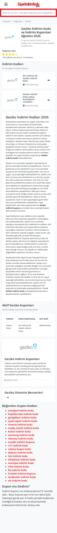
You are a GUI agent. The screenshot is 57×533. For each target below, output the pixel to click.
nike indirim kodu (18, 466)
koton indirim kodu (19, 431)
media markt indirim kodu (23, 428)
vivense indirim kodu (20, 424)
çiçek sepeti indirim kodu (22, 421)
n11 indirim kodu (18, 445)
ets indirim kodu (17, 480)
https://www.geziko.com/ (29, 353)
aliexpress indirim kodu (22, 459)
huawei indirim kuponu (22, 473)
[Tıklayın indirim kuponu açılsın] (48, 80)
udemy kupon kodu (19, 449)
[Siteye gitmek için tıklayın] (48, 100)
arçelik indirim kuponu (21, 442)
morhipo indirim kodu (21, 463)
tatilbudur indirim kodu (22, 477)
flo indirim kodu (17, 470)
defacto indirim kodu (20, 452)
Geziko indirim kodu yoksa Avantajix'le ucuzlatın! (30, 98)
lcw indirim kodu (18, 456)
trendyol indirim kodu (21, 410)
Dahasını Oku (12, 380)
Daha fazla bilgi (31, 84)
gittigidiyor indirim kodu (22, 417)
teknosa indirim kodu (20, 438)
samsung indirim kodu (21, 435)
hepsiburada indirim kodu (23, 414)
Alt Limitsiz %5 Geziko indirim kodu (30, 78)
